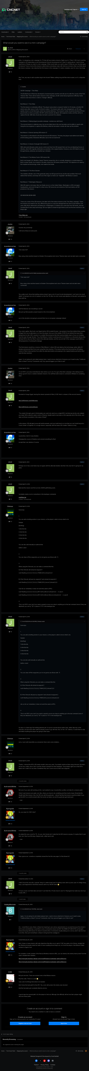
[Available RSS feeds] (86, 1051)
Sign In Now (64, 1023)
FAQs (13, 32)
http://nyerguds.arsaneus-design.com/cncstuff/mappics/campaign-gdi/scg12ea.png (42, 958)
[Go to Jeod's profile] (5, 49)
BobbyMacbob (10, 904)
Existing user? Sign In (71, 9)
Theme (36, 1064)
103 (11, 261)
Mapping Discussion (22, 49)
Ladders (20, 32)
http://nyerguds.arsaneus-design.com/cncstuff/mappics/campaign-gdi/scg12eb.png (42, 962)
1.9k (11, 801)
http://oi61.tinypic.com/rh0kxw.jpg (28, 400)
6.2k (11, 823)
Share (70, 48)
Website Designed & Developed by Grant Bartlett (44, 1056)
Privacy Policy (45, 1064)
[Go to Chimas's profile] (10, 512)
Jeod (11, 47)
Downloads (5, 32)
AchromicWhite (10, 786)
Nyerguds (10, 809)
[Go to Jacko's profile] (10, 230)
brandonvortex (10, 246)
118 (11, 72)
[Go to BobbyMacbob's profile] (10, 911)
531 (11, 521)
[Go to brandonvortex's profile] (10, 252)
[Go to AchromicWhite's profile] (10, 793)
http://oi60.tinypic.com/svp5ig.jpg (28, 407)
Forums (37, 32)
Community (28, 32)
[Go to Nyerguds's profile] (10, 815)
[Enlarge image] (58, 884)
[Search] (87, 32)
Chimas (10, 506)
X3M (10, 972)
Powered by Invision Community (44, 1068)
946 (11, 987)
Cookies (52, 1064)
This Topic (80, 32)
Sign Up (84, 9)
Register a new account (25, 1023)
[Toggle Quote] (21, 86)
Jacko (10, 224)
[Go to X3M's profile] (10, 978)
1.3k (11, 239)
